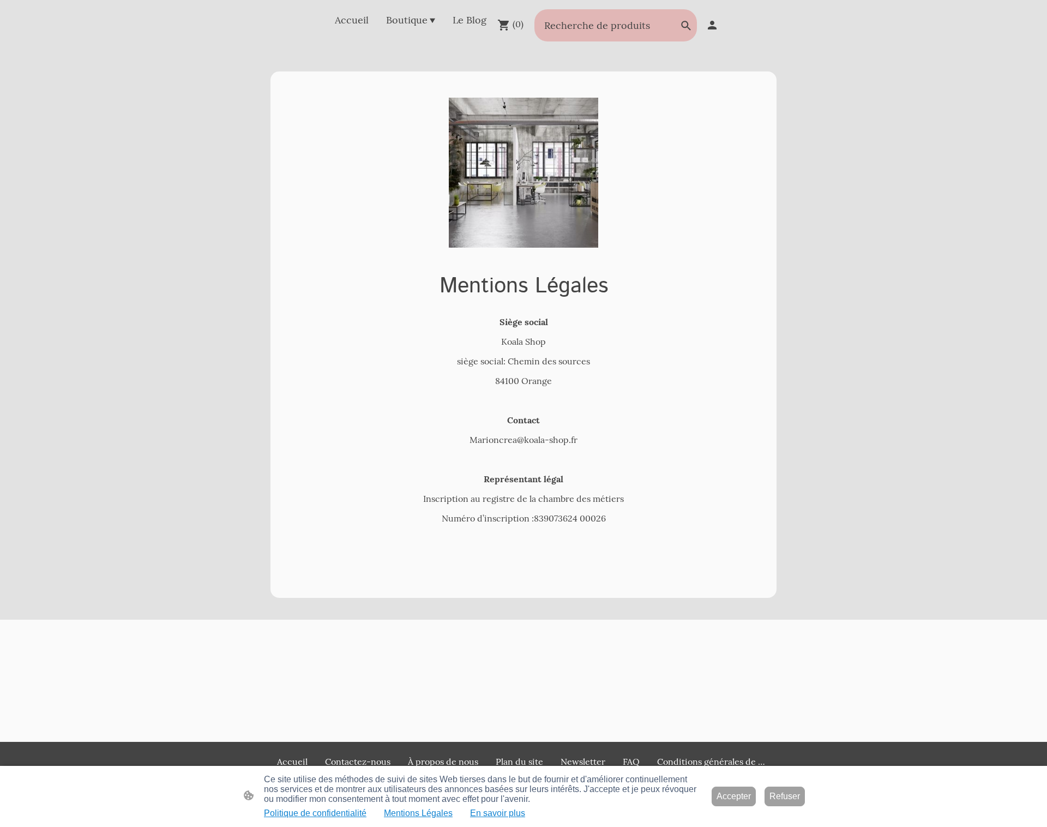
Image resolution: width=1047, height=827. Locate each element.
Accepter (734, 796)
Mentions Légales (418, 813)
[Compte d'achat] (712, 25)
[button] (686, 25)
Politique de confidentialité (315, 813)
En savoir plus (497, 813)
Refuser (784, 796)
